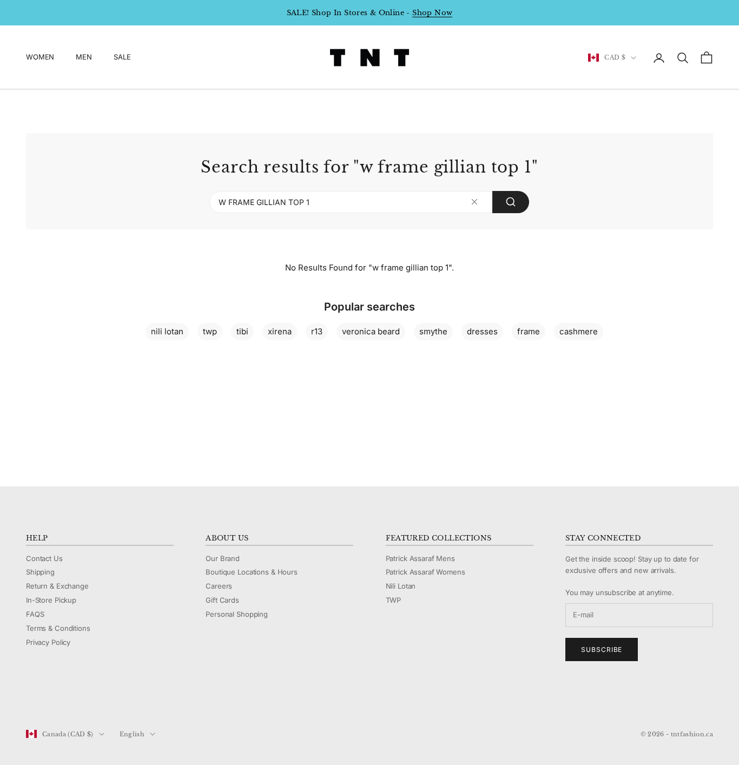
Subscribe (602, 649)
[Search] (510, 202)
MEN (84, 57)
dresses (482, 331)
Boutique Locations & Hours (252, 572)
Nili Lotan (401, 586)
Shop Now (432, 12)
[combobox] (369, 202)
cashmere (578, 331)
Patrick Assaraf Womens (425, 572)
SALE (122, 57)
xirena (280, 331)
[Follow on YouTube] (87, 698)
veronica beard (371, 331)
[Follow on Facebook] (31, 698)
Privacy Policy (48, 642)
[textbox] (474, 202)
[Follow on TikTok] (115, 698)
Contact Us (44, 558)
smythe (433, 331)
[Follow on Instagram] (59, 698)
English (132, 734)
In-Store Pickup (51, 600)
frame (528, 331)
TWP (393, 600)
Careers (219, 586)
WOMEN (40, 57)
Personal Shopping (237, 614)
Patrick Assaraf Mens (420, 558)
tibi (242, 331)
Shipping (40, 572)
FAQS (35, 614)
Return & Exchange (57, 586)
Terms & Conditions (58, 628)
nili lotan (167, 331)
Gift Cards (222, 600)
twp (210, 331)
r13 (316, 331)
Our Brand (223, 558)
